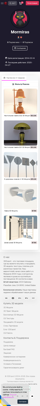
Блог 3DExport (9, 329)
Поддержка (8, 342)
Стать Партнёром (10, 326)
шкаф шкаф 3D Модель (13, 243)
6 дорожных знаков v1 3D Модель (17, 179)
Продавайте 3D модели (13, 322)
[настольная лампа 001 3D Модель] (20, 133)
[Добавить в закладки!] (34, 111)
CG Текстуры (8, 318)
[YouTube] (32, 396)
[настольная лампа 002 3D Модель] (20, 101)
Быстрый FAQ (8, 349)
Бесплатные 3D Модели (13, 315)
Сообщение (21, 48)
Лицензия (7, 353)
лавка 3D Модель (11, 211)
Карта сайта (32, 384)
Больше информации (9, 396)
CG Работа (7, 333)
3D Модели (8, 307)
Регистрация (32, 3)
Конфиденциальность (12, 360)
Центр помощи (9, 346)
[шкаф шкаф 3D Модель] (20, 228)
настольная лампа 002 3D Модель (17, 116)
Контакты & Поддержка (16, 337)
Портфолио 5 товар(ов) (15, 78)
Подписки (28, 42)
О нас (6, 257)
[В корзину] (29, 111)
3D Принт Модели (10, 311)
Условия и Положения (12, 364)
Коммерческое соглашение (14, 357)
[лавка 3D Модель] (20, 196)
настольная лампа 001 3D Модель (17, 147)
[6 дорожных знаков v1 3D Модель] (20, 164)
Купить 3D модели (13, 303)
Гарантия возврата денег (13, 367)
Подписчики (13, 42)
